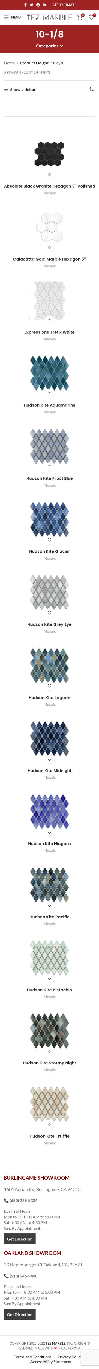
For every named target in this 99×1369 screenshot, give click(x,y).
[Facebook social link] (25, 5)
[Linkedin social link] (44, 5)
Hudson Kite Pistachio (49, 990)
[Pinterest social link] (38, 5)
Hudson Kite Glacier (49, 551)
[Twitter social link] (31, 5)
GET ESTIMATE (64, 5)
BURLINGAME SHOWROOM (37, 1178)
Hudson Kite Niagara (49, 844)
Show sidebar (23, 89)
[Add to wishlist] (49, 174)
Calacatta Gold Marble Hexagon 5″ (49, 259)
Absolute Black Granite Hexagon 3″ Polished (49, 186)
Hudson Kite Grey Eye (49, 624)
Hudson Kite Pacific (49, 917)
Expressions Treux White (49, 332)
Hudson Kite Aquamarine (49, 405)
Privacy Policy (70, 1356)
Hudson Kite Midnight (50, 771)
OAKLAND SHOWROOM (32, 1253)
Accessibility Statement (51, 1361)
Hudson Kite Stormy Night (49, 1063)
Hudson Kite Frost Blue (49, 478)
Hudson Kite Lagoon (49, 698)
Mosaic (49, 193)
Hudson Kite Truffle (50, 1136)
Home (9, 62)
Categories (47, 46)
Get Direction (19, 1238)
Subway (49, 339)
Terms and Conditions (33, 1356)
